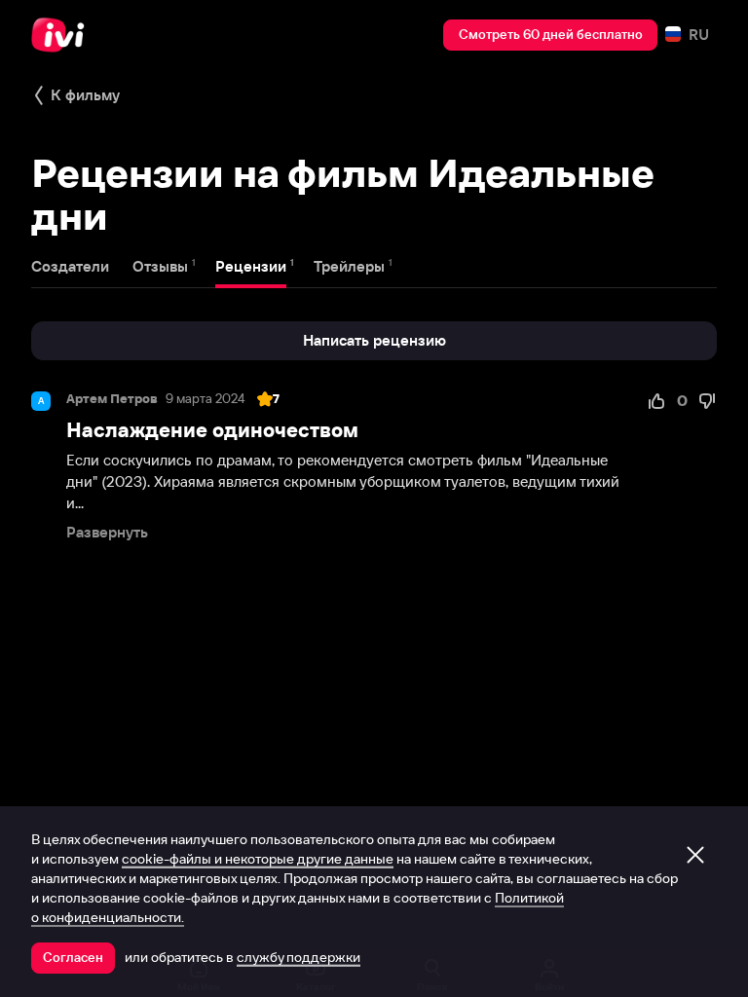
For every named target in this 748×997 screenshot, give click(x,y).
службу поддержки (298, 957)
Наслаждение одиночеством (212, 430)
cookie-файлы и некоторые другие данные (257, 859)
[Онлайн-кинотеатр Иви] (63, 35)
